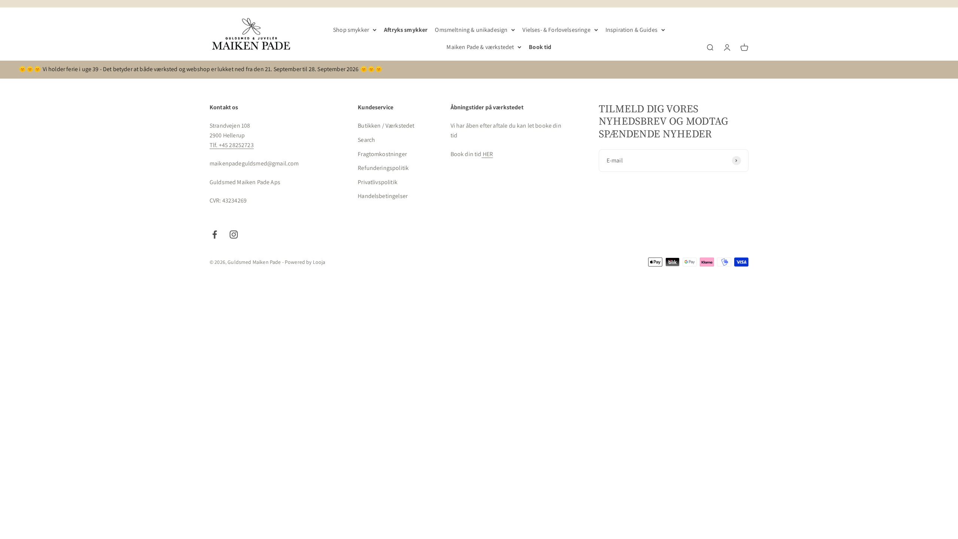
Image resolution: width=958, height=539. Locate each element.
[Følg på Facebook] (215, 234)
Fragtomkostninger (382, 154)
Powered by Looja (305, 262)
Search (366, 140)
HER (487, 154)
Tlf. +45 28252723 (232, 145)
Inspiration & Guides (631, 30)
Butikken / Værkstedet (386, 126)
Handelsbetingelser (383, 196)
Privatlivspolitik (377, 182)
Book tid (540, 47)
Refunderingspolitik (383, 168)
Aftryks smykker (405, 30)
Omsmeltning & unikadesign (471, 30)
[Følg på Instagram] (234, 234)
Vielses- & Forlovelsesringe (556, 30)
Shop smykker (351, 30)
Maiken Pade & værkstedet (480, 47)
